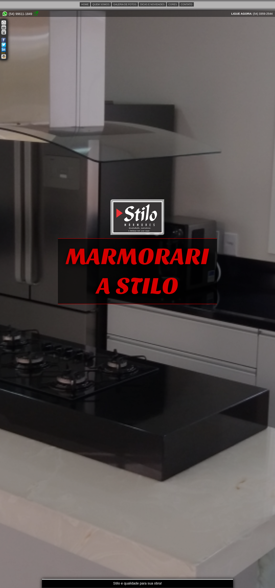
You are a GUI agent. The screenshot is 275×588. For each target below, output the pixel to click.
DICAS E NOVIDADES (152, 4)
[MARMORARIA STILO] (137, 232)
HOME (85, 4)
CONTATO (186, 4)
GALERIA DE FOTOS (124, 4)
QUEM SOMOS (100, 4)
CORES (172, 4)
